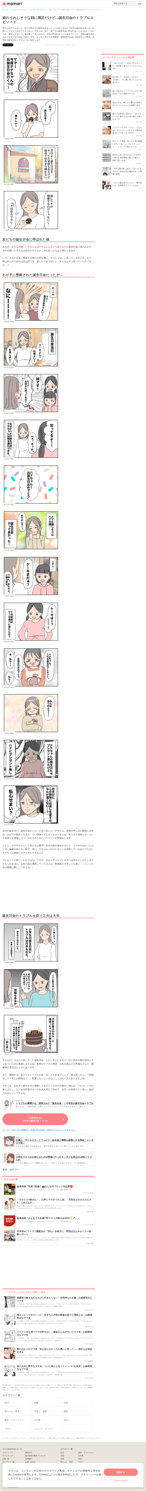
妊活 (62, 1452)
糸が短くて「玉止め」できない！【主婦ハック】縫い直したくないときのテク (127, 79)
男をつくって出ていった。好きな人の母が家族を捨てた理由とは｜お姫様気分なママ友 (54, 1316)
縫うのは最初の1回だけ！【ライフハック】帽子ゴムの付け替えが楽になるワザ (127, 116)
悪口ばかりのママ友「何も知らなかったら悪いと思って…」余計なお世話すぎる (54, 1351)
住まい (80, 1458)
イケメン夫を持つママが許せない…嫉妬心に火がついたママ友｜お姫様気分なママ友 (54, 1333)
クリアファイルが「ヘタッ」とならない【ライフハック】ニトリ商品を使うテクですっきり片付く (127, 130)
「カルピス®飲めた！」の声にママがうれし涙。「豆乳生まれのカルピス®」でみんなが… (54, 1201)
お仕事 (80, 1455)
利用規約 (28, 1458)
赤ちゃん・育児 (67, 1462)
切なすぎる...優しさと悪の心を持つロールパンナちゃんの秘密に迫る (127, 104)
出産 (62, 1458)
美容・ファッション (86, 1452)
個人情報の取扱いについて (35, 1455)
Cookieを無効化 (120, 1480)
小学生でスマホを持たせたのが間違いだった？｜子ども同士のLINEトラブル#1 (54, 1158)
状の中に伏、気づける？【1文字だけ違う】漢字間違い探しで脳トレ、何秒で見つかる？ (127, 157)
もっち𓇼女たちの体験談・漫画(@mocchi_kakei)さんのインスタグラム (38, 1129)
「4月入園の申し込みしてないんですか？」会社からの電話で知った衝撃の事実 (127, 171)
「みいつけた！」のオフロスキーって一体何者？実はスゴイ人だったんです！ (127, 66)
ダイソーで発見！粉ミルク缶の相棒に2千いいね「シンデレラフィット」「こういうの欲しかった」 (127, 144)
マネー (80, 1462)
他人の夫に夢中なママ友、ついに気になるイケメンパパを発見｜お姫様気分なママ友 (54, 1368)
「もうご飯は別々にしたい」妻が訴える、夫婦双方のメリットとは (127, 184)
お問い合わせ (30, 1462)
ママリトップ (7, 1452)
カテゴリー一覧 (8, 1462)
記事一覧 (5, 1458)
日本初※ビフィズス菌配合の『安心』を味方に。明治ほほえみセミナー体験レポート (54, 1233)
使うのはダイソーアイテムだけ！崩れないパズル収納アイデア (127, 92)
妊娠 (62, 1455)
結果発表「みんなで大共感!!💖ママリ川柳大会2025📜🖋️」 (47, 1218)
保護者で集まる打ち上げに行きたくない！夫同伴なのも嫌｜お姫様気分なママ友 (54, 1299)
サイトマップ (7, 1455)
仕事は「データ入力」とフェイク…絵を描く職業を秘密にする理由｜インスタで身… (54, 1141)
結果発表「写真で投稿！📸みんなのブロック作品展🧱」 (46, 1186)
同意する (120, 1472)
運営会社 (28, 1452)
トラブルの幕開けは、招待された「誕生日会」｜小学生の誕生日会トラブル (54, 1103)
